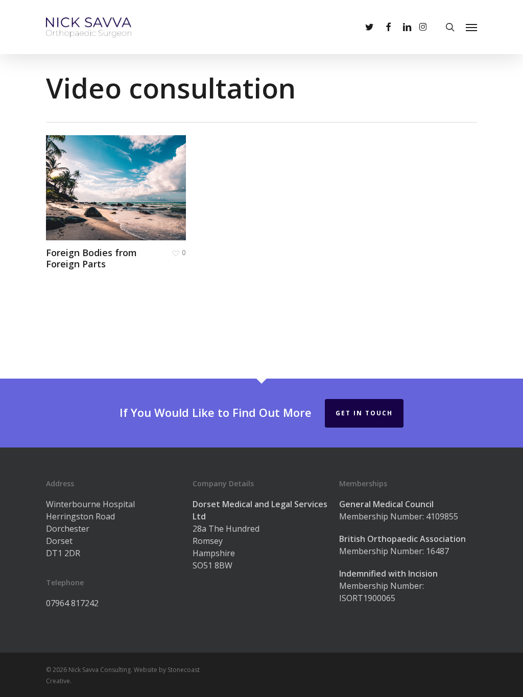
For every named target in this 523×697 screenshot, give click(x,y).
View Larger (86, 177)
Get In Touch (364, 413)
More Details (144, 177)
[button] (471, 27)
